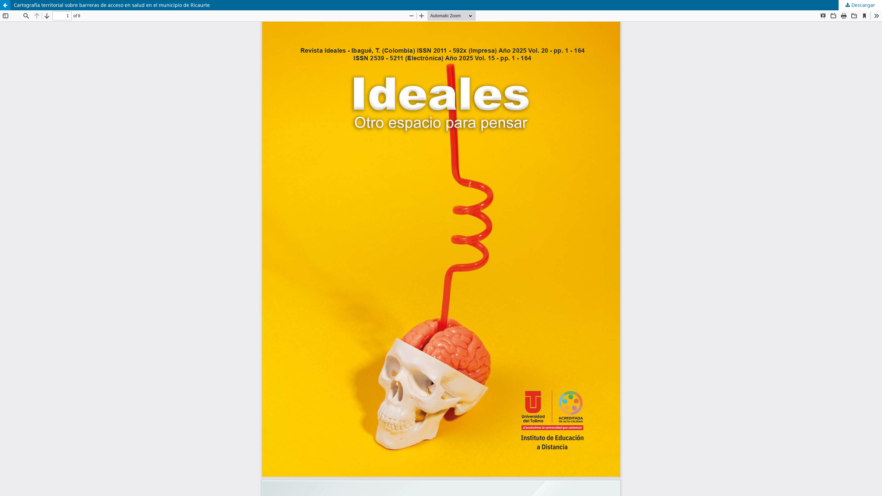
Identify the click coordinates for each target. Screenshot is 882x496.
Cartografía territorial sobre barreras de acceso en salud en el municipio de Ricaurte (112, 5)
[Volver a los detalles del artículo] (5, 5)
